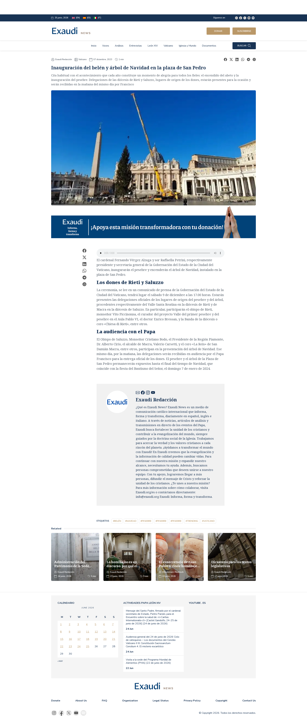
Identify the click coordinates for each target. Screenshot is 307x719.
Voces (105, 45)
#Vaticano (208, 521)
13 (104, 631)
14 (113, 631)
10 (79, 631)
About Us (81, 700)
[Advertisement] (130, 7)
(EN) (78, 17)
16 (70, 639)
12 (96, 631)
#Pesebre (146, 521)
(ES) (89, 17)
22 (61, 646)
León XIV (153, 45)
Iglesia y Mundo (187, 45)
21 (113, 639)
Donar (218, 31)
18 (87, 639)
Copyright (221, 700)
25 (87, 646)
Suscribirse (244, 31)
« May (60, 661)
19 (96, 639)
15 (61, 639)
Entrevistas (135, 45)
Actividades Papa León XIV (142, 603)
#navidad (130, 521)
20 (104, 639)
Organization (130, 700)
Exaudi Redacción (63, 59)
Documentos (209, 45)
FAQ (104, 700)
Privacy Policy (192, 700)
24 (79, 646)
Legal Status (161, 700)
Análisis (119, 45)
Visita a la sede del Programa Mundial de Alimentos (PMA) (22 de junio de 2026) (148, 661)
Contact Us (249, 700)
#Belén (117, 521)
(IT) (99, 17)
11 (87, 631)
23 (70, 646)
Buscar (241, 45)
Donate (55, 700)
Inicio (93, 45)
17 (79, 639)
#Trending (192, 521)
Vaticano (168, 45)
